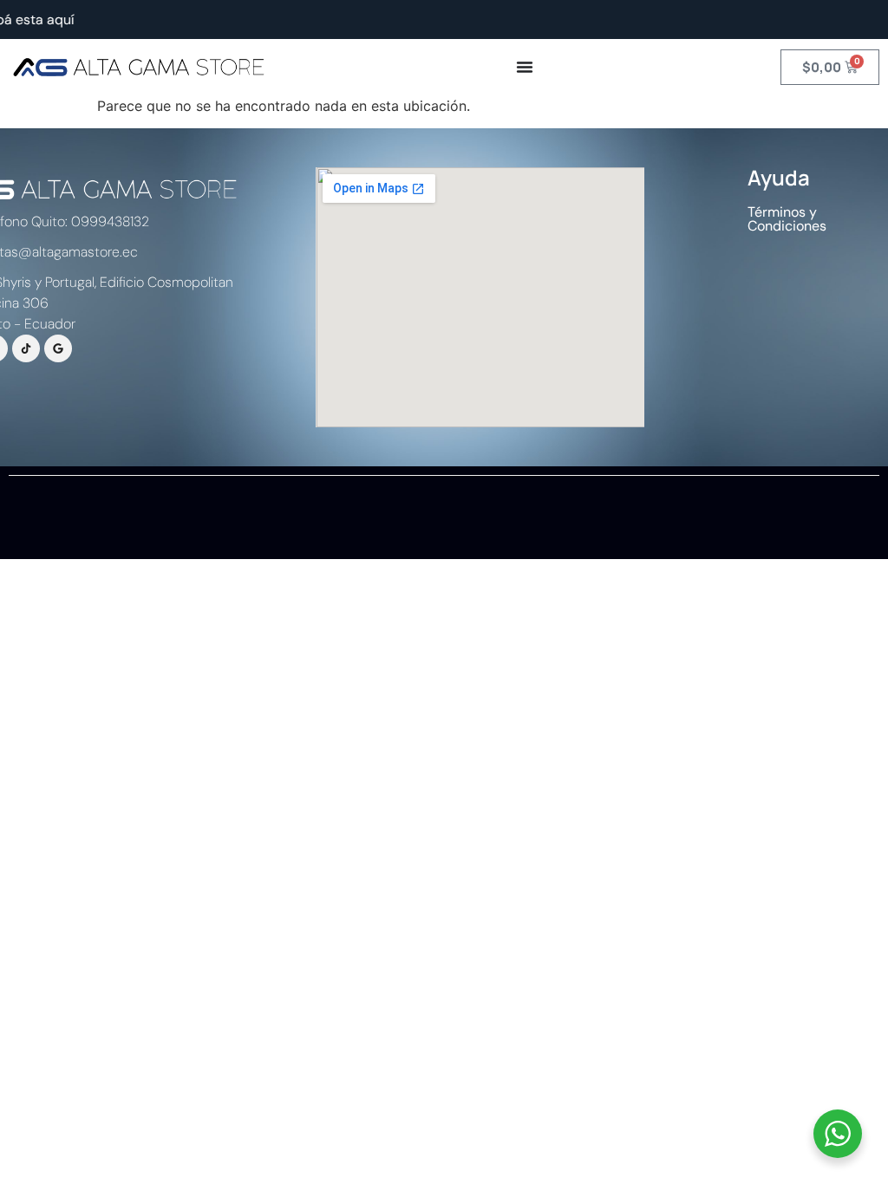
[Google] (58, 348)
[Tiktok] (26, 348)
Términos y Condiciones (787, 219)
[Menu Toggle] (524, 66)
